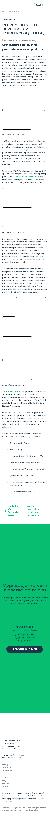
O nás (5, 777)
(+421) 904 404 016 (26, 634)
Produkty (6, 767)
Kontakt (6, 783)
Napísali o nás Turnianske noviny (13, 510)
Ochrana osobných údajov (13, 807)
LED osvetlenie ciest (11, 40)
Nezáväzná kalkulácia (24, 649)
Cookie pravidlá (32, 810)
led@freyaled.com (26, 640)
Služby (5, 764)
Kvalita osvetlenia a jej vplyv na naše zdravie (33, 510)
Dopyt (38, 5)
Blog (4, 11)
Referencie (7, 770)
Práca (5, 786)
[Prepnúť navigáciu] (46, 5)
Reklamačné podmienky (12, 810)
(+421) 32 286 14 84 (26, 637)
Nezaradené (14, 11)
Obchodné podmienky (36, 807)
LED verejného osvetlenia (26, 176)
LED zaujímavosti (28, 40)
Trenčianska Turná (11, 391)
